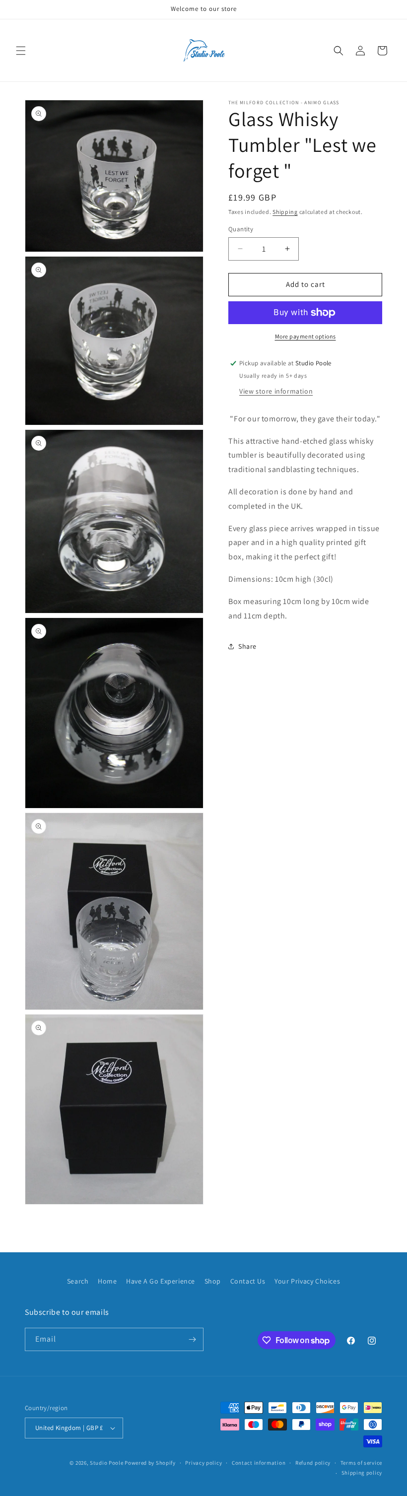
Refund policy (313, 1462)
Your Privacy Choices (307, 1281)
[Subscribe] (192, 1339)
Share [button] (247, 646)
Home (107, 1281)
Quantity (240, 229)
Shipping (285, 211)
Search (78, 1281)
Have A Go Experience (160, 1281)
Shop (212, 1281)
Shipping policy (362, 1472)
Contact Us (248, 1281)
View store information (276, 391)
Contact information (258, 1462)
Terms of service (361, 1462)
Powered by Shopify (150, 1462)
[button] (21, 51)
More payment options (305, 336)
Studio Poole (106, 1462)
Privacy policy (203, 1462)
